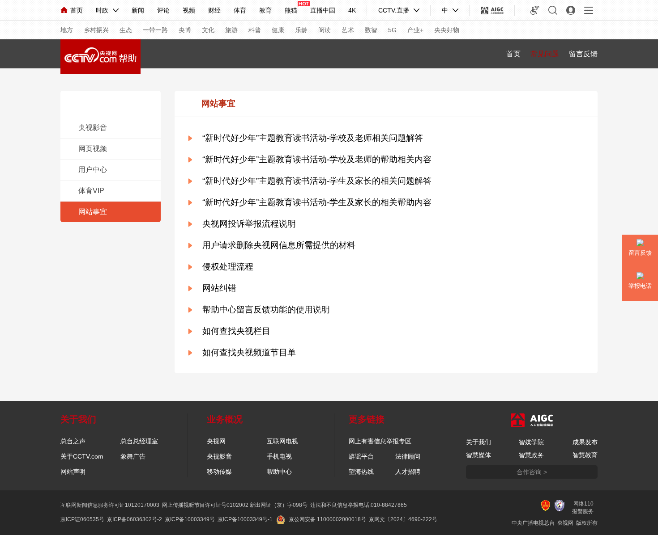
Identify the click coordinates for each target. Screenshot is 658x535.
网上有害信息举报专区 (380, 441)
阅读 (324, 30)
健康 (278, 30)
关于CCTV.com (81, 456)
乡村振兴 (96, 30)
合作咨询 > (532, 472)
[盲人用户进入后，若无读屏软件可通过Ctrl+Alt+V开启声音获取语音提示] (534, 10)
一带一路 (155, 30)
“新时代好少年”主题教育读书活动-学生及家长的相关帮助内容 (317, 202)
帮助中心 (279, 471)
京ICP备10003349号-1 (245, 519)
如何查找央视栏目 (236, 331)
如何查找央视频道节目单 (249, 352)
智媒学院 (531, 442)
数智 (371, 30)
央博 (185, 30)
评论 (163, 10)
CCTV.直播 (393, 10)
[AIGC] (492, 10)
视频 (189, 10)
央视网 (216, 441)
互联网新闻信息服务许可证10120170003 (109, 505)
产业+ (415, 30)
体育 (240, 10)
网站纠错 (219, 288)
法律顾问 (407, 456)
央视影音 (219, 456)
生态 (126, 30)
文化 (208, 30)
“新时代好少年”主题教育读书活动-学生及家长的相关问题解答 (317, 180)
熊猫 (291, 10)
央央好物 (446, 30)
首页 (76, 10)
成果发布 (585, 442)
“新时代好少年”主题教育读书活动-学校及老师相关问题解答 (312, 138)
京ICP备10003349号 (190, 519)
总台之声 (72, 441)
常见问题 (544, 54)
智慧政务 (531, 455)
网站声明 (72, 471)
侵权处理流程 (227, 266)
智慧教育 (585, 455)
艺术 (348, 30)
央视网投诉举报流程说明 (249, 223)
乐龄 (301, 30)
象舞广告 (132, 456)
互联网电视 (282, 441)
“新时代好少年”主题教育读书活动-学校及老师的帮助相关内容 (317, 159)
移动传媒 (219, 471)
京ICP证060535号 (82, 519)
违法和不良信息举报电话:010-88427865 (358, 505)
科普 (254, 30)
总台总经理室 (139, 441)
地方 (66, 30)
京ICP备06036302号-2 (134, 519)
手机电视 (279, 456)
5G (392, 30)
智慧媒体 (478, 455)
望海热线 (361, 471)
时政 (102, 10)
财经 (214, 10)
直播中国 (322, 10)
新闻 (138, 10)
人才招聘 (407, 471)
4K (352, 10)
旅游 (231, 30)
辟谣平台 (361, 456)
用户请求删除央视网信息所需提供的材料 (278, 245)
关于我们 (478, 442)
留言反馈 (583, 54)
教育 (265, 10)
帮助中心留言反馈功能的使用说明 (266, 309)
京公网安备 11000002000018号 (327, 519)
